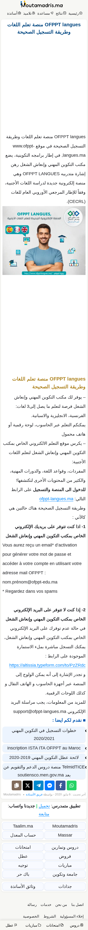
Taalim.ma (23, 826)
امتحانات (23, 847)
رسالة (32, 905)
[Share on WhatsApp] (72, 785)
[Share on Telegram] (39, 785)
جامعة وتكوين (65, 874)
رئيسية (73, 13)
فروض (65, 856)
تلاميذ (27, 13)
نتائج (59, 13)
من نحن (61, 905)
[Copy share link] (17, 785)
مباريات (65, 865)
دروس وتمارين (65, 847)
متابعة (44, 813)
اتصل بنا (77, 905)
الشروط (50, 916)
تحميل (44, 805)
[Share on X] (28, 785)
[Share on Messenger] (50, 785)
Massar (65, 835)
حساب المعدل (23, 835)
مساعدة (43, 13)
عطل (23, 856)
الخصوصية (31, 916)
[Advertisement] (44, 83)
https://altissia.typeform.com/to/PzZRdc (47, 665)
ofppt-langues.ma (56, 498)
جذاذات (65, 886)
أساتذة (12, 13)
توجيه (23, 865)
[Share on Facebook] (61, 785)
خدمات (46, 905)
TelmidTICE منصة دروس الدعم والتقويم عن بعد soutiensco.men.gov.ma (44, 771)
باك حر (23, 874)
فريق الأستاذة (34, 794)
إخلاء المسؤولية (72, 916)
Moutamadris (12, 794)
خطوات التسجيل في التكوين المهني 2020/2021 (44, 734)
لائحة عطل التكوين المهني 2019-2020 (44, 757)
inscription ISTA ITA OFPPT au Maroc (44, 748)
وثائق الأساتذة (23, 886)
